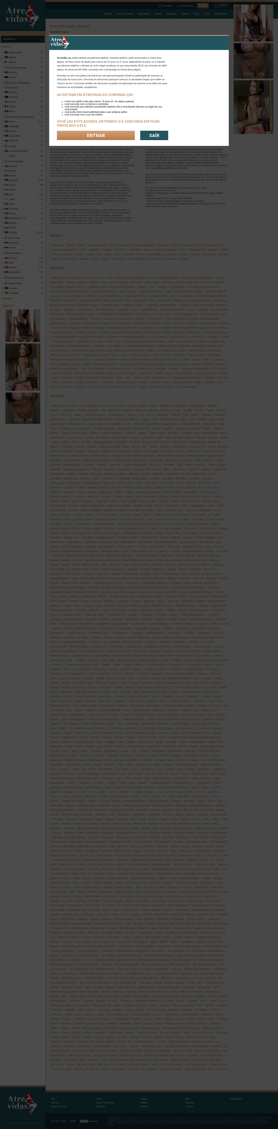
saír (154, 135)
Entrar (96, 135)
